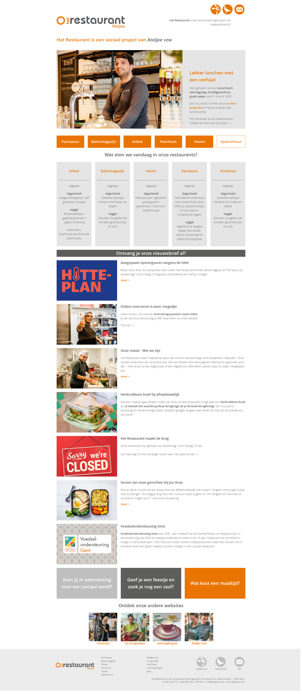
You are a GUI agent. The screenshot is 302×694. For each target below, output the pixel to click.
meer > (125, 280)
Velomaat (103, 643)
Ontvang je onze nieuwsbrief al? (151, 253)
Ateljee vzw (216, 9)
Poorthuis (168, 141)
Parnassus (70, 141)
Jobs (149, 671)
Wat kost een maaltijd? (215, 583)
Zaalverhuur (231, 141)
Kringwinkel (153, 661)
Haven (199, 141)
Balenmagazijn (104, 141)
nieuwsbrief (227, 9)
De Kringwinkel (135, 643)
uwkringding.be (167, 643)
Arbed (137, 141)
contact (239, 9)
